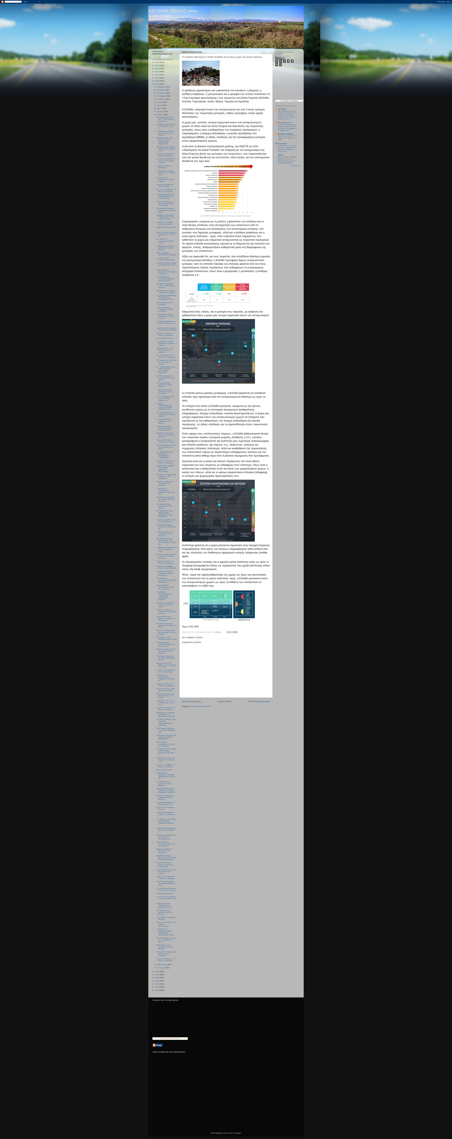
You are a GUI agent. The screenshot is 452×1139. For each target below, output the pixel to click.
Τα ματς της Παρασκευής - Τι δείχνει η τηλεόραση (166, 877)
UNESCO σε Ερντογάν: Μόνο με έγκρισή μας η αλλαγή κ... (165, 435)
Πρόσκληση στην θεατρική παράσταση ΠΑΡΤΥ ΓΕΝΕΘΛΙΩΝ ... (166, 737)
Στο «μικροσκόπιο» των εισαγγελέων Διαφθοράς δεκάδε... (166, 414)
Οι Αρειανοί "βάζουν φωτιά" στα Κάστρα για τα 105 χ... (166, 265)
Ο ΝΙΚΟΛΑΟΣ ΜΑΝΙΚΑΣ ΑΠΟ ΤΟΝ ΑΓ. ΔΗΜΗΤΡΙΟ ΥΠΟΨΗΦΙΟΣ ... (165, 468)
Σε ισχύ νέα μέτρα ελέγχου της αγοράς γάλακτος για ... (166, 898)
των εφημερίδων (293, 100)
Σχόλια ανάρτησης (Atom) (201, 706)
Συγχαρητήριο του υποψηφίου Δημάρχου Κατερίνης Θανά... (165, 278)
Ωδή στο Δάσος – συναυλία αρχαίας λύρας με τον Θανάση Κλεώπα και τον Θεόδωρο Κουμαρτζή (287, 160)
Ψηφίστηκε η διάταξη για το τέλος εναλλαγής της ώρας (166, 549)
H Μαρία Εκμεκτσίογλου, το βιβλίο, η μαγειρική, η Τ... (166, 814)
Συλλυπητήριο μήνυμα (164, 338)
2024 (157, 68)
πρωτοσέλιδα (285, 100)
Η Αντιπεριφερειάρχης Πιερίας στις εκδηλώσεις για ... (166, 527)
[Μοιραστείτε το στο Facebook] (234, 632)
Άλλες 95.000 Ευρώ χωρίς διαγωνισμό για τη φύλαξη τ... (166, 871)
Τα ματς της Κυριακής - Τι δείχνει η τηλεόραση (165, 155)
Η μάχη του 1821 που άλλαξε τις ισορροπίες (165, 685)
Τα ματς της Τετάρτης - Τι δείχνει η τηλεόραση (165, 461)
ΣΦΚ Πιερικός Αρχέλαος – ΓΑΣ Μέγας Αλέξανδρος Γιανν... (165, 730)
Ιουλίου (160, 102)
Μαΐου (159, 108)
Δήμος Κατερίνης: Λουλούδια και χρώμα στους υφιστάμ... (165, 587)
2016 (157, 978)
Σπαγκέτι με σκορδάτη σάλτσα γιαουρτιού (164, 223)
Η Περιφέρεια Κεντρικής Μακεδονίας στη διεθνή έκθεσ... (165, 172)
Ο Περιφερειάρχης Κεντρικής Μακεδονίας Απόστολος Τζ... (165, 644)
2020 (157, 81)
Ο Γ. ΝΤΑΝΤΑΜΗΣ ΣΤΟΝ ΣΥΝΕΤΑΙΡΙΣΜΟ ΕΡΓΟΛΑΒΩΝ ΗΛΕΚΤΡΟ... (165, 370)
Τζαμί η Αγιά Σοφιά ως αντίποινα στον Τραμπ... (166, 441)
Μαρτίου (160, 115)
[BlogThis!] (230, 632)
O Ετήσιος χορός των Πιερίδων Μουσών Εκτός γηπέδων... (166, 611)
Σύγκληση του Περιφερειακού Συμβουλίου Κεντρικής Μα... (165, 491)
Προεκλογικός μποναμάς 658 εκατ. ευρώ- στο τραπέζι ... (165, 695)
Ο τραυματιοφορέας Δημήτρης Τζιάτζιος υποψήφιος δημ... (164, 428)
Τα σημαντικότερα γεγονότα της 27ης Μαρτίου (164, 506)
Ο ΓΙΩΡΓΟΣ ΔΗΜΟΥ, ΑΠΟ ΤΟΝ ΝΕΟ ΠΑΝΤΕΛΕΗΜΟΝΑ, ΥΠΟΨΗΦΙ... (166, 722)
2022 (157, 75)
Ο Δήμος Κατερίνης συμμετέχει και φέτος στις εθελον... (164, 309)
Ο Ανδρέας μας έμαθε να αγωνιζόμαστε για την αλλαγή (165, 133)
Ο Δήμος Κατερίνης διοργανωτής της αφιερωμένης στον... (164, 905)
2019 (157, 84)
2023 (157, 72)
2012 (157, 990)
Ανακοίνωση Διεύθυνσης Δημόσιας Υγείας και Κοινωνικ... (165, 797)
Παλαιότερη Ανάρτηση (259, 701)
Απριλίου (160, 111)
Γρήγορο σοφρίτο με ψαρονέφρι (164, 167)
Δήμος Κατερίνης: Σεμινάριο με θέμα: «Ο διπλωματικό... (165, 844)
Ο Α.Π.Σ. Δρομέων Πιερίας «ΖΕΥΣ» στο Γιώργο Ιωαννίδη (166, 556)
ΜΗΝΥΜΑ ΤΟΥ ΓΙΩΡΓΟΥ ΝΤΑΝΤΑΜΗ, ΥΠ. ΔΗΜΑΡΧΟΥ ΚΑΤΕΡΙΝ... (166, 714)
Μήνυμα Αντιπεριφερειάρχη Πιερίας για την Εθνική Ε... (166, 830)
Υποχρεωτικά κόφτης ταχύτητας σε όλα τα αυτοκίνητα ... (164, 391)
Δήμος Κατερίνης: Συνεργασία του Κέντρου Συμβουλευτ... (166, 271)
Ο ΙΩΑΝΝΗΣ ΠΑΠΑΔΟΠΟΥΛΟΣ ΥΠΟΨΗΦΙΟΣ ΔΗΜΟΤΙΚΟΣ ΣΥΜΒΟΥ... (164, 596)
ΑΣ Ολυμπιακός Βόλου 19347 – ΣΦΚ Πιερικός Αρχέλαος (165, 285)
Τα (281, 100)
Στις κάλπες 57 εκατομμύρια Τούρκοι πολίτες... (165, 179)
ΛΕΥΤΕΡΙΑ (282, 109)
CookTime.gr (176, 1038)
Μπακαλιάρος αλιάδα (164, 770)
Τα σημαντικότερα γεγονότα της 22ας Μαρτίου (164, 912)
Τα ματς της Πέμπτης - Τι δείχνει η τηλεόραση (165, 334)
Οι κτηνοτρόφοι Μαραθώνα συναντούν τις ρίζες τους (166, 889)
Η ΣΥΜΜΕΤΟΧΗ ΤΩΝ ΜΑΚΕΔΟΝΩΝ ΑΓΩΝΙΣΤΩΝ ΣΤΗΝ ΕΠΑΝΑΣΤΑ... (164, 514)
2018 (157, 972)
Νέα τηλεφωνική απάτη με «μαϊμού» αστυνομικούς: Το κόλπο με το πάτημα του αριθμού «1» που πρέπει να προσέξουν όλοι (287, 115)
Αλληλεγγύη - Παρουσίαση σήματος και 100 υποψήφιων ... (166, 476)
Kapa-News (282, 143)
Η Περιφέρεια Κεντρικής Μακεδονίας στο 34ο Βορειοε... (165, 248)
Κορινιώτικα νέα (284, 123)
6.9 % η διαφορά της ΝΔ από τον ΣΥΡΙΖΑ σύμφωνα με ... (165, 398)
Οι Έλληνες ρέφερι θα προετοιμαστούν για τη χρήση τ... (165, 378)
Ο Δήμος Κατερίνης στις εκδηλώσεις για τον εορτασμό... (165, 533)
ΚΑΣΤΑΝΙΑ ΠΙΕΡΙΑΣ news (172, 10)
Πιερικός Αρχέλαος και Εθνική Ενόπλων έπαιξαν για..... (164, 851)
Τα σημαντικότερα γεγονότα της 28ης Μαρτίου (164, 385)
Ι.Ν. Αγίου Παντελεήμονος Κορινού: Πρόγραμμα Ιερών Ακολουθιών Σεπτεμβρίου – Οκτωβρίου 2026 (287, 127)
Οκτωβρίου (161, 93)
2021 (157, 78)
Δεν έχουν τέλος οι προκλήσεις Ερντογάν (165, 259)
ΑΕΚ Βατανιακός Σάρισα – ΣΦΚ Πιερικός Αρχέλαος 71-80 (166, 149)
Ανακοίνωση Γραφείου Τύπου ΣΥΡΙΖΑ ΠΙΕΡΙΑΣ (166, 567)
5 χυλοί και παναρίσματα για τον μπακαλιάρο (165, 671)
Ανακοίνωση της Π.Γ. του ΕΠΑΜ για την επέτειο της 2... (165, 702)
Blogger (238, 1133)
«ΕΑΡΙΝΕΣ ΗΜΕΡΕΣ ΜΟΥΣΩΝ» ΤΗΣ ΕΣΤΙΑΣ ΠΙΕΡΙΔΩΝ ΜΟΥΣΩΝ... (166, 858)
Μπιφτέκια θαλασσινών (165, 893)
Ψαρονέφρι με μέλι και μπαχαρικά (164, 303)
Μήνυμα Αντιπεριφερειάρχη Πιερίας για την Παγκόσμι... (166, 953)
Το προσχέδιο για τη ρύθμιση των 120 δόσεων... (163, 421)
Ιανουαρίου (161, 968)
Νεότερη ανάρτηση (191, 701)
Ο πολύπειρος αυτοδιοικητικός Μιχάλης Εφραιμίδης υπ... (166, 580)
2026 (157, 62)
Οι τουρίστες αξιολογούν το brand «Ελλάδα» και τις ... (166, 323)
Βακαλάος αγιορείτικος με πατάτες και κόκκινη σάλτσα (165, 604)
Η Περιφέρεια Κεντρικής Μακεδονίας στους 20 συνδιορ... (165, 316)
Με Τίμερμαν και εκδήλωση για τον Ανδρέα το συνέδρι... (166, 362)
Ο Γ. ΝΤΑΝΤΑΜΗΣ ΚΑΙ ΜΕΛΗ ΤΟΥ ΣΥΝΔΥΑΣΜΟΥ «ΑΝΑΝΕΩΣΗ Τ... (164, 455)
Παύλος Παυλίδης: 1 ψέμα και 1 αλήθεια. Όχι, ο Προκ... (166, 940)
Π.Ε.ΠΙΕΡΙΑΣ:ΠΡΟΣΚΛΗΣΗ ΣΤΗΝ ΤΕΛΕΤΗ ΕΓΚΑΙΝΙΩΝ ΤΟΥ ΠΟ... (166, 297)
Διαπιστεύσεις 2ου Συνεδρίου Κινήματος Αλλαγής (165, 947)
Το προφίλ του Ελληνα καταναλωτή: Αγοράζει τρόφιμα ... (165, 343)
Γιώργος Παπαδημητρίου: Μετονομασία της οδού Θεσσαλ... (165, 632)
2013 (157, 987)
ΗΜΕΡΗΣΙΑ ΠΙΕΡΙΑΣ (285, 134)
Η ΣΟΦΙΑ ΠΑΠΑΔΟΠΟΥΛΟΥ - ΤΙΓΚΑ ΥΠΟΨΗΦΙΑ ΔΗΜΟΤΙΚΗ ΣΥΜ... (164, 406)
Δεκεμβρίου (161, 87)
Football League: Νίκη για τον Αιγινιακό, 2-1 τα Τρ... (165, 126)
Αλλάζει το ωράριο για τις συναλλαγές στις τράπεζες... (165, 483)
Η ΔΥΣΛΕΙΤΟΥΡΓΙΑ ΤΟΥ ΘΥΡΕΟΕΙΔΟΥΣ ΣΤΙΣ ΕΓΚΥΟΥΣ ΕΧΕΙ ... (165, 196)
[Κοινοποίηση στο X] (232, 632)
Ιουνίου (160, 105)
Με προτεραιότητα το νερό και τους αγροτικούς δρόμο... (166, 447)
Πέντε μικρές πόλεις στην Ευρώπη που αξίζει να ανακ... (165, 760)
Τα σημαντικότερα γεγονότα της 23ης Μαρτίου (164, 783)
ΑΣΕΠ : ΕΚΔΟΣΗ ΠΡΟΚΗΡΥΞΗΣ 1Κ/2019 (166, 254)
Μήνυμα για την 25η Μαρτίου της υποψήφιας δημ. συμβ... (166, 665)
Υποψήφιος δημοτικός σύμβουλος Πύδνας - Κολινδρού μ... (165, 573)
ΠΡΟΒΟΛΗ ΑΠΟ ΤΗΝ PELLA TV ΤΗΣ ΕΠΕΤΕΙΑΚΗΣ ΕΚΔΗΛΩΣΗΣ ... (164, 141)
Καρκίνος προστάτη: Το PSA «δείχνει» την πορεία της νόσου (287, 138)
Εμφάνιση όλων (295, 165)
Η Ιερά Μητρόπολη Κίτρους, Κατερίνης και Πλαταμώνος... (165, 618)
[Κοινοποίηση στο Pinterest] (236, 632)
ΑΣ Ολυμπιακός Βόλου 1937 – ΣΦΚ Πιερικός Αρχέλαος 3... (165, 119)
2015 (157, 981)
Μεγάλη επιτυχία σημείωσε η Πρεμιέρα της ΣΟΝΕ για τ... (166, 234)
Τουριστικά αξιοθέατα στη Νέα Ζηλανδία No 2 (165, 803)
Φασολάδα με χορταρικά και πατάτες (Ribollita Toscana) (165, 499)
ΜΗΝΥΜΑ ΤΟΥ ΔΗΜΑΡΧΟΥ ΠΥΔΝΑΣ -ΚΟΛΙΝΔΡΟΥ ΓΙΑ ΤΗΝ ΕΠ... (165, 776)
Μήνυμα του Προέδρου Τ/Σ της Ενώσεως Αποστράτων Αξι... (166, 837)
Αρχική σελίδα (224, 701)
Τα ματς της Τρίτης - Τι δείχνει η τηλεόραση (164, 562)
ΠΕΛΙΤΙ (280, 155)
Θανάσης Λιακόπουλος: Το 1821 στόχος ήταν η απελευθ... (166, 651)
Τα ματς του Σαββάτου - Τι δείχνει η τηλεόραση (166, 190)
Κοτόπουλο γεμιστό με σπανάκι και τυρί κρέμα (165, 356)
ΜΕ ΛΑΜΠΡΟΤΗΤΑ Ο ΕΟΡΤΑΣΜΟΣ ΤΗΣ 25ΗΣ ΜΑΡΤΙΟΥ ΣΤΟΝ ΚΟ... (165, 541)
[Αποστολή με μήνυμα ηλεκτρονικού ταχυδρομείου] (227, 632)
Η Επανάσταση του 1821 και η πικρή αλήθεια (165, 690)
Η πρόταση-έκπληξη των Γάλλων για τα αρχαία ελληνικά (165, 160)
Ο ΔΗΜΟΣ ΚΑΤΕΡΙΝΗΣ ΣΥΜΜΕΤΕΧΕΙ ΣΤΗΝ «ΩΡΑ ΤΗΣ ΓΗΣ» (165, 217)
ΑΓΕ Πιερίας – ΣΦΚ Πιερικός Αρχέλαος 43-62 (166, 638)
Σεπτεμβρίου (162, 96)
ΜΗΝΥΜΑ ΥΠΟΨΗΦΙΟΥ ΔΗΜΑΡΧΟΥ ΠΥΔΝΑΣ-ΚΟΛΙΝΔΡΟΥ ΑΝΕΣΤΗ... (166, 790)
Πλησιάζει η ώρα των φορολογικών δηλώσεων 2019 (166, 625)
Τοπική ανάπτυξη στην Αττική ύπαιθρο (164, 185)
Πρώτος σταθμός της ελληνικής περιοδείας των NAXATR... (165, 203)
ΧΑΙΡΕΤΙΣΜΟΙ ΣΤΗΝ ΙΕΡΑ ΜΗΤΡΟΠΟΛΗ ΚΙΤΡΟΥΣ (166, 329)
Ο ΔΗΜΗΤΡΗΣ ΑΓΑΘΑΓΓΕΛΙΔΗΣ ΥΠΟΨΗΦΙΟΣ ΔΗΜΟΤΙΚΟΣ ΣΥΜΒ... (165, 932)
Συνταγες (163, 1038)
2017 (157, 975)
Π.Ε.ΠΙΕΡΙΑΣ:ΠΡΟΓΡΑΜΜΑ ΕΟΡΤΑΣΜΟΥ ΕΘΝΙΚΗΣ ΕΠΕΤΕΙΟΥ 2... (166, 752)
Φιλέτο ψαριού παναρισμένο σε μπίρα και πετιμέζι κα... (165, 744)
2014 (157, 984)
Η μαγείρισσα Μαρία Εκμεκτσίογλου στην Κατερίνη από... (164, 864)
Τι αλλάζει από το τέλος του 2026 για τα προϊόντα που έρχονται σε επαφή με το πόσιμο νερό (287, 148)
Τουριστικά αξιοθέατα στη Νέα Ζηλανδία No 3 (165, 521)
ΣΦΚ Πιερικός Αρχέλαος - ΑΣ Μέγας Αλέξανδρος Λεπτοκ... (165, 658)
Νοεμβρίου (161, 90)
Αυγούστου (161, 99)
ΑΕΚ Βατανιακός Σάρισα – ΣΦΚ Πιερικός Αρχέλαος (166, 291)
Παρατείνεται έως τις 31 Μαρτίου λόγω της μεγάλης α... (165, 350)
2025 (157, 65)
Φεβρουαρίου (162, 964)
